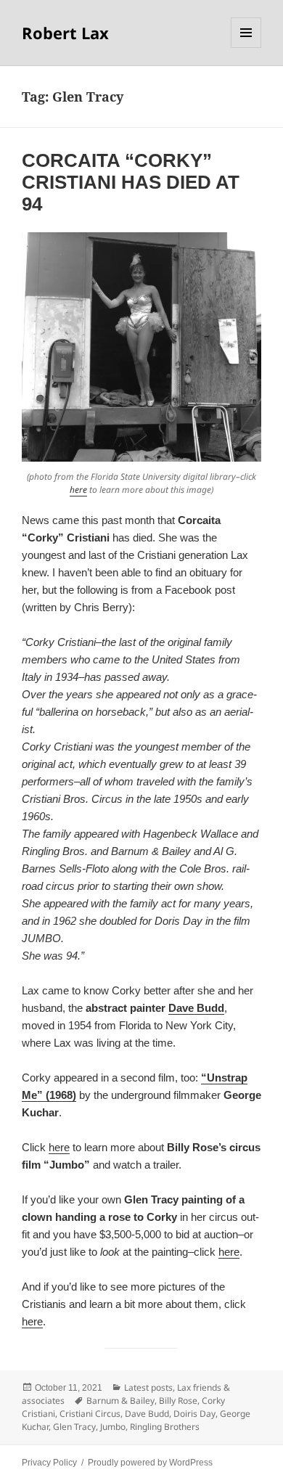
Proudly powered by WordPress (150, 1462)
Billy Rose (178, 1400)
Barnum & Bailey (120, 1400)
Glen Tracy (74, 1426)
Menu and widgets (246, 47)
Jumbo (113, 1426)
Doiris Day (194, 1413)
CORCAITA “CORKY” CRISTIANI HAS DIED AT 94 (130, 182)
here (78, 489)
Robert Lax (65, 33)
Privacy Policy (49, 1462)
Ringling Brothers (165, 1426)
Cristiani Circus (90, 1413)
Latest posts (148, 1387)
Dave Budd (196, 1008)
